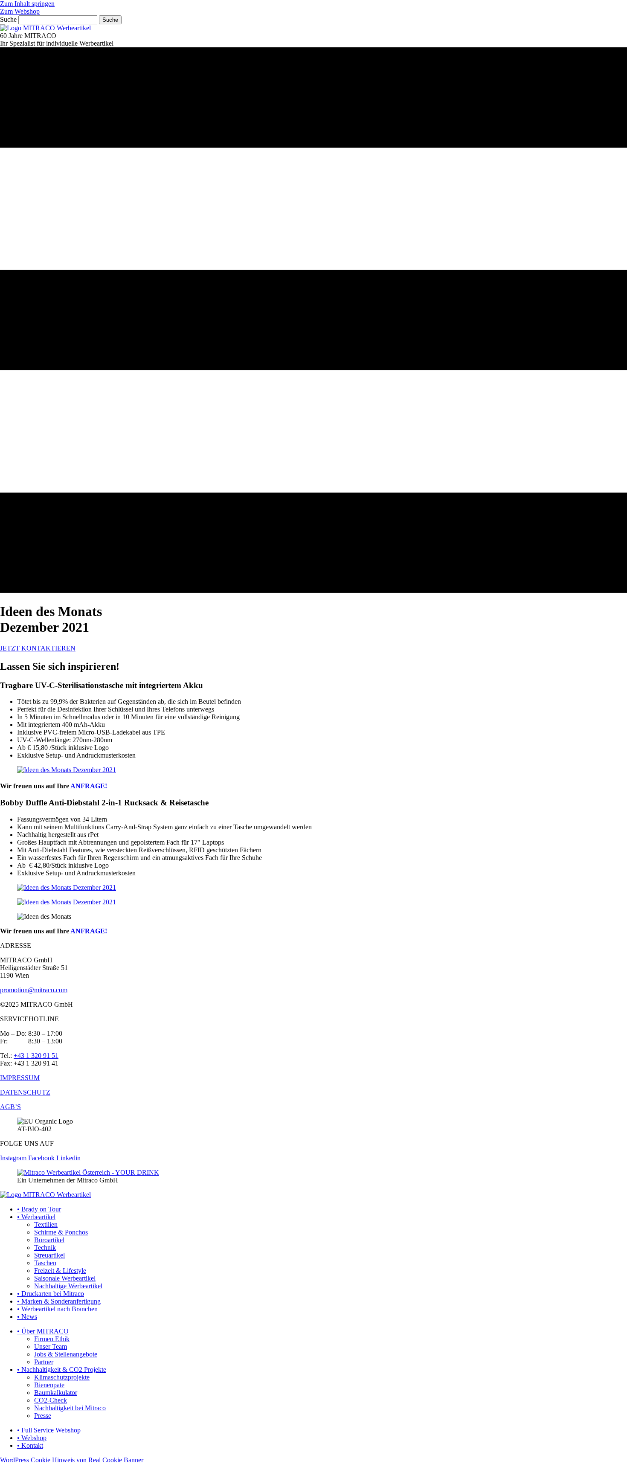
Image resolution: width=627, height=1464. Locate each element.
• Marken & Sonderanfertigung (59, 1301)
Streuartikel (49, 1255)
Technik (45, 1247)
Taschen (45, 1262)
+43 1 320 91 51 (36, 1055)
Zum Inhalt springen (27, 3)
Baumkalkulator (55, 1392)
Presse (42, 1415)
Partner (43, 1361)
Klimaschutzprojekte (62, 1377)
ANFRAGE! (88, 786)
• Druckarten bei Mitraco (50, 1293)
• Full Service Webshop (49, 1430)
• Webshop (31, 1437)
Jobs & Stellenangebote (65, 1354)
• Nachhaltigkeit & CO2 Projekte (61, 1369)
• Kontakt (30, 1445)
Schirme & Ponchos (61, 1232)
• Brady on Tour (39, 1209)
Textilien (46, 1224)
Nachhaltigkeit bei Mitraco (70, 1408)
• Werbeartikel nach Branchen (57, 1309)
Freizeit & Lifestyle (60, 1270)
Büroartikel (49, 1239)
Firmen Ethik (52, 1338)
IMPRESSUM (20, 1077)
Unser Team (50, 1346)
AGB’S (10, 1106)
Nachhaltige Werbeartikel (68, 1286)
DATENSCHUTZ (25, 1092)
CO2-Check (50, 1400)
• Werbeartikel (36, 1216)
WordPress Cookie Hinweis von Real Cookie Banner (71, 1460)
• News (27, 1316)
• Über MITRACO (43, 1331)
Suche (8, 19)
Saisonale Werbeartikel (65, 1278)
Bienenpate (49, 1384)
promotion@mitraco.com (33, 989)
